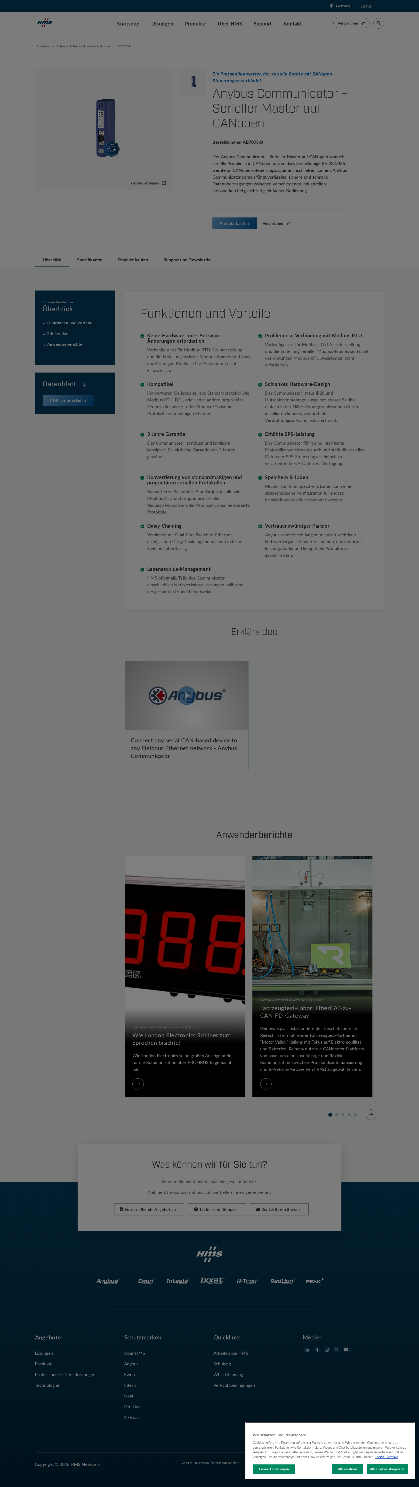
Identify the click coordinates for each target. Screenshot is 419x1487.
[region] (330, 1450)
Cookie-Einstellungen (274, 1469)
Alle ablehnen (347, 1469)
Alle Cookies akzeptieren (387, 1469)
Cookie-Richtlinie (386, 1457)
